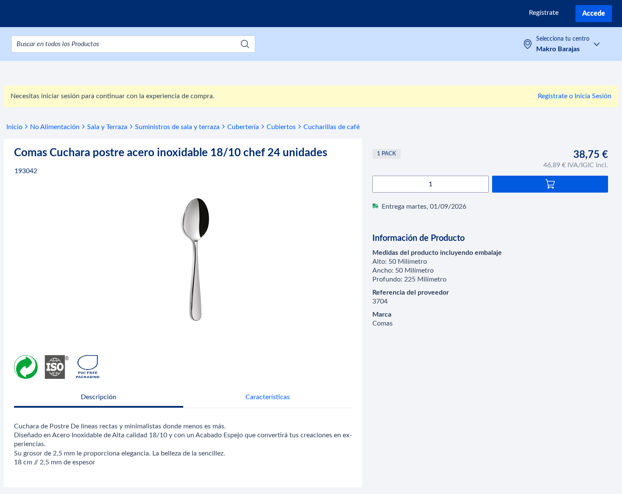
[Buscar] (245, 44)
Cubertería (243, 127)
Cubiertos (281, 127)
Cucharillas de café (331, 127)
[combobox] (133, 44)
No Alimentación (55, 127)
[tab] (98, 398)
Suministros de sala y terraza (177, 127)
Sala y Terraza (107, 127)
